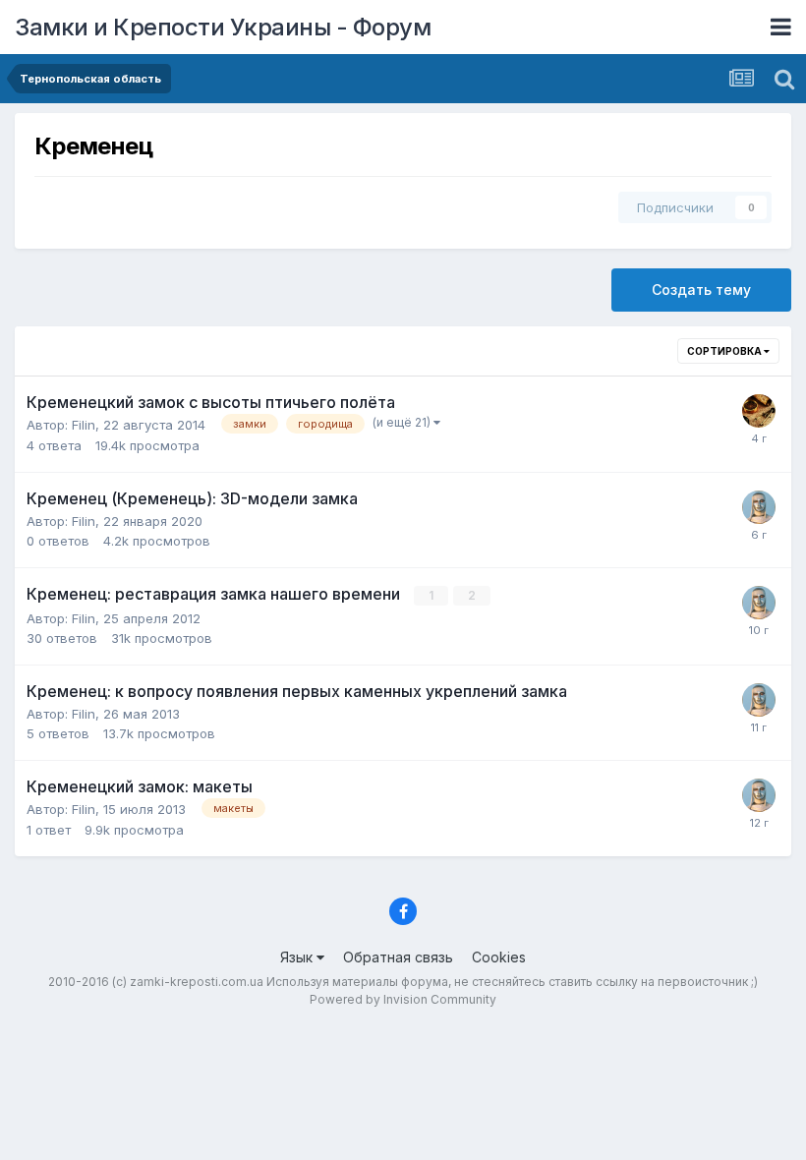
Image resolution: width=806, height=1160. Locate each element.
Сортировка (725, 351)
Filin (83, 425)
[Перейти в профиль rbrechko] (759, 411)
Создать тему (701, 289)
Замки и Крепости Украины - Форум (223, 27)
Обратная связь (398, 957)
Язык (298, 957)
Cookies (499, 957)
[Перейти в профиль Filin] (759, 507)
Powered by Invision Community (403, 999)
